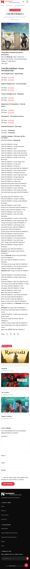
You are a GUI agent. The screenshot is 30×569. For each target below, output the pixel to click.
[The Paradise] (15, 381)
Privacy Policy (5, 515)
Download (11, 77)
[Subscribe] (27, 558)
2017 (6, 63)
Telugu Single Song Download (9, 532)
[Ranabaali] (15, 358)
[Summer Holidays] (15, 405)
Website (3, 470)
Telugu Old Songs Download (8, 537)
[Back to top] (26, 565)
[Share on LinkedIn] (14, 334)
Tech (2, 545)
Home (2, 5)
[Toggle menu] (27, 1)
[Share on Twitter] (7, 334)
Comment (4, 436)
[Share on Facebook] (10, 334)
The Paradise (5, 392)
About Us (3, 510)
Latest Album (9, 5)
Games (3, 541)
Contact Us (4, 519)
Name (3, 455)
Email (3, 463)
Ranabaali (4, 368)
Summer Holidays (6, 416)
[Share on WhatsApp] (18, 334)
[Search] (23, 1)
